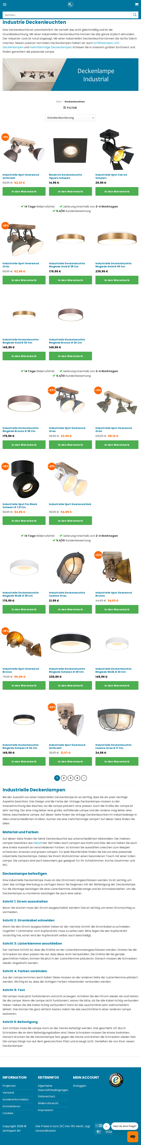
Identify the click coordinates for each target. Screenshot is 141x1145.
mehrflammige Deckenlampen (51, 47)
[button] (5, 4)
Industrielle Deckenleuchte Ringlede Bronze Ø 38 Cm (21, 429)
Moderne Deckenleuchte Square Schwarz (65, 176)
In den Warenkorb (24, 191)
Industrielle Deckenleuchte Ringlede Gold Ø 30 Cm (21, 341)
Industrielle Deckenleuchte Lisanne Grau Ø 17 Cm (113, 746)
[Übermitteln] (135, 14)
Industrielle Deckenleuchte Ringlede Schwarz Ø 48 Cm (67, 670)
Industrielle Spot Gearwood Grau (67, 429)
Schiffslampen (103, 43)
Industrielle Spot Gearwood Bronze (113, 594)
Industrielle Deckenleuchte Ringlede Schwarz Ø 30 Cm (21, 746)
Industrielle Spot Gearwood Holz (70, 504)
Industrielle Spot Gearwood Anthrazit (21, 176)
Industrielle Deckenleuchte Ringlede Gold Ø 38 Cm (67, 265)
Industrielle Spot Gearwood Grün (21, 265)
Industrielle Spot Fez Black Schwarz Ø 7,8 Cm (20, 506)
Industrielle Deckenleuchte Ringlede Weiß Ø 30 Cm (113, 670)
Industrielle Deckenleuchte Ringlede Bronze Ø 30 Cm (67, 341)
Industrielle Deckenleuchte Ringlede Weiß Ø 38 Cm (21, 594)
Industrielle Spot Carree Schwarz (111, 176)
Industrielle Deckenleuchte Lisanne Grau (67, 594)
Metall (37, 843)
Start (58, 101)
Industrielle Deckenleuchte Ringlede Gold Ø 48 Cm (113, 265)
